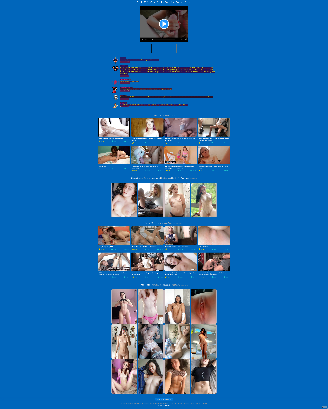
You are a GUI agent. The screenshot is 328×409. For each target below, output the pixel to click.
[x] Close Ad (324, 407)
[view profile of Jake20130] (115, 71)
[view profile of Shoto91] (115, 100)
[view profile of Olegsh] (115, 63)
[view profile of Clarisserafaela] (115, 85)
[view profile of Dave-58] (115, 108)
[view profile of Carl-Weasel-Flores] (115, 92)
